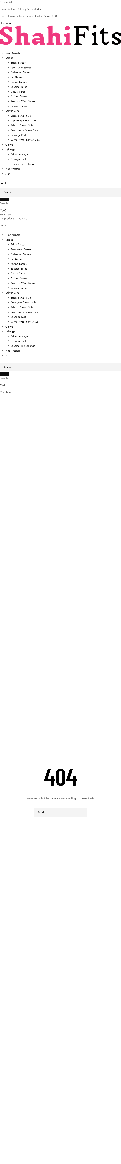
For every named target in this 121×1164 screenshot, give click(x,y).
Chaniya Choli (18, 159)
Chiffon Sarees (19, 96)
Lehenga (10, 149)
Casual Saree (18, 91)
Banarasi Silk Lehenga (23, 164)
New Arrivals (12, 53)
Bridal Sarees (18, 63)
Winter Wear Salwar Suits (25, 140)
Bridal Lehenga (19, 154)
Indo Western (13, 169)
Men (7, 173)
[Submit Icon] (4, 199)
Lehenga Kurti (18, 135)
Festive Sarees (19, 82)
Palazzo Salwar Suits (22, 125)
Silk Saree (16, 77)
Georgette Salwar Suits (23, 120)
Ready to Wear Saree (23, 101)
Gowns (9, 145)
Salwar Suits (12, 111)
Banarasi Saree (19, 87)
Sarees (9, 58)
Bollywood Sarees (21, 72)
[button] (5, 23)
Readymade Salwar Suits (24, 130)
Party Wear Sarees (21, 67)
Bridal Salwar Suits (21, 116)
